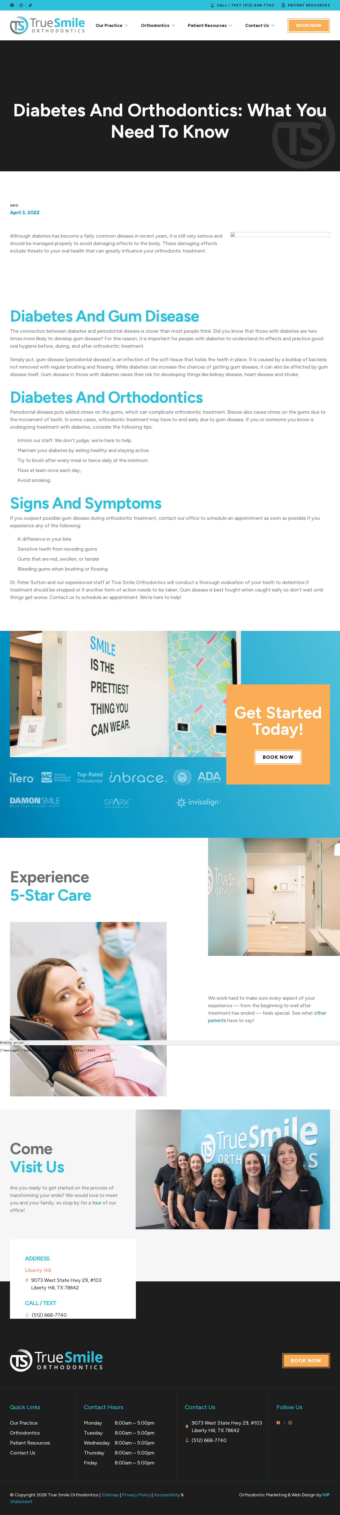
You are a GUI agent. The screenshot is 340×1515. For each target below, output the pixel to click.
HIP (326, 1495)
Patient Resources (207, 25)
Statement (21, 1501)
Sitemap (110, 1495)
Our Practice (109, 25)
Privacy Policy (136, 1495)
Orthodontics (155, 25)
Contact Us (257, 25)
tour (96, 1203)
